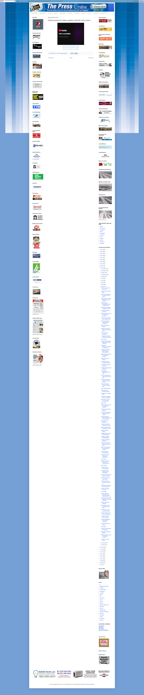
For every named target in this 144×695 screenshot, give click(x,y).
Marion (101, 603)
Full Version (34, 13)
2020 (101, 261)
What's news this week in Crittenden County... (106, 315)
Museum (102, 613)
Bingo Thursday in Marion (105, 326)
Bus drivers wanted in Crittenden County (106, 308)
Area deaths (104, 491)
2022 (101, 257)
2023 (101, 255)
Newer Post (51, 57)
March (102, 286)
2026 (101, 249)
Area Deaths (104, 465)
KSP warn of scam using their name (105, 510)
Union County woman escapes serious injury (106, 295)
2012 (101, 555)
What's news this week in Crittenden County (106, 406)
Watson (101, 620)
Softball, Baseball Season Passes (105, 437)
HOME (101, 226)
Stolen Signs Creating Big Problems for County (106, 300)
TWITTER (101, 627)
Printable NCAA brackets (104, 421)
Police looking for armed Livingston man (105, 385)
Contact (70, 13)
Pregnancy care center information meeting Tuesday (106, 499)
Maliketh (82, 684)
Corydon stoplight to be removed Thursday (105, 520)
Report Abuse (102, 650)
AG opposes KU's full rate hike (106, 365)
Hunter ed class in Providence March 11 (106, 482)
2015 (101, 549)
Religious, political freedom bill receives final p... (105, 462)
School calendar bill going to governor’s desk (106, 444)
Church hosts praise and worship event (106, 513)
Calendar (95, 13)
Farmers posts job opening (105, 489)
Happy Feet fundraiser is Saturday (106, 529)
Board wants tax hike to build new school (106, 428)
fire (100, 596)
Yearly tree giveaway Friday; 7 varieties (105, 397)
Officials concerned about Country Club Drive (106, 330)
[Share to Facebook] (75, 53)
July (102, 278)
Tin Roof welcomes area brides (105, 478)
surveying (102, 618)
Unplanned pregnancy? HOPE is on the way (106, 346)
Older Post (90, 57)
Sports (55, 13)
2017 (101, 267)
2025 (101, 251)
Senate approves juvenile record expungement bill (105, 495)
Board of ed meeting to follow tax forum (106, 475)
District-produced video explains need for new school (106, 418)
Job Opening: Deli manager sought (105, 362)
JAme (101, 601)
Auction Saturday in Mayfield (105, 440)
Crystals (102, 593)
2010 (101, 559)
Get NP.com (104, 13)
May (102, 282)
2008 (101, 562)
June (102, 280)
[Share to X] (74, 53)
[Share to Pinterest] (77, 53)
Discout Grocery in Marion (105, 359)
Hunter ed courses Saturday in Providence (105, 456)
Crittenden (102, 591)
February (103, 542)
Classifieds (102, 233)
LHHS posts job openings (104, 333)
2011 (101, 557)
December (103, 268)
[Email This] (71, 53)
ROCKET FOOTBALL (103, 630)
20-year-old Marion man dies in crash (105, 425)
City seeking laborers (106, 388)
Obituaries (62, 13)
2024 (101, 253)
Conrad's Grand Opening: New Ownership (105, 471)
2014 (101, 551)
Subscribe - (43, 13)
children (102, 588)
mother (101, 608)
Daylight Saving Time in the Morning (106, 434)
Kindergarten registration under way (105, 372)
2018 (101, 265)
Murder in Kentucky (104, 611)
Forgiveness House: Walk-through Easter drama (105, 351)
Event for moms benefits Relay (105, 452)
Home (50, 13)
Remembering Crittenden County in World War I (106, 304)
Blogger (92, 684)
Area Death (103, 459)
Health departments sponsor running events (105, 381)
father (101, 594)
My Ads (84, 13)
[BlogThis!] (72, 53)
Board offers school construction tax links (105, 506)
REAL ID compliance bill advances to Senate (105, 448)
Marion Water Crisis (104, 604)
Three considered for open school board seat (106, 376)
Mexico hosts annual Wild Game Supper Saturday (106, 342)
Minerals (102, 606)
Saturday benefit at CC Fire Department (106, 486)
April (102, 284)
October (103, 272)
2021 (101, 259)
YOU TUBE (101, 628)
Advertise (76, 13)
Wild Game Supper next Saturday (105, 400)
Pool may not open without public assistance (105, 322)
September (104, 274)
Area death (103, 339)
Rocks (101, 616)
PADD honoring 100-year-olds (105, 288)
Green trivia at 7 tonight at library (105, 391)
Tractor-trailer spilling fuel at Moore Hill (106, 318)
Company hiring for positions (105, 311)
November (103, 270)
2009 (101, 560)
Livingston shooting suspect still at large (106, 336)
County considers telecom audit (105, 516)
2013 (101, 553)
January (103, 544)
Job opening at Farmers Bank (105, 468)
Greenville (102, 598)
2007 (101, 564)
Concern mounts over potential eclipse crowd (106, 413)
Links (89, 13)
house (101, 599)
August (103, 276)
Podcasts (102, 243)
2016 (101, 547)
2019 (101, 263)
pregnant (102, 615)
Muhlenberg (102, 610)
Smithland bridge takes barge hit (106, 368)
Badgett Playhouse (104, 586)
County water (103, 589)
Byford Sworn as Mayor (104, 431)
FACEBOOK (101, 626)
